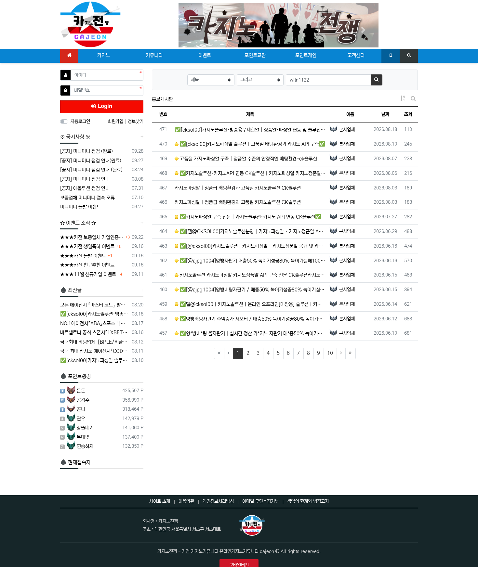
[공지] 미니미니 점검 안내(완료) (90, 160)
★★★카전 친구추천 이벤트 (87, 265)
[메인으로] (69, 56)
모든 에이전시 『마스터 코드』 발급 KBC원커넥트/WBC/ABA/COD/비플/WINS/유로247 (94, 305)
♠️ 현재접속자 (75, 462)
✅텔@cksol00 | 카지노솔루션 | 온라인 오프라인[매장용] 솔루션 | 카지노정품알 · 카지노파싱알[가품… (252, 304)
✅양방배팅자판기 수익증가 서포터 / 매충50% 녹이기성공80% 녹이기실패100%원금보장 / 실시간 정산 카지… (252, 319)
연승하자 (85, 446)
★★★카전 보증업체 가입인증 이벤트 (92, 237)
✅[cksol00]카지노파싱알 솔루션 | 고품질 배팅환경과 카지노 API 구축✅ (252, 144)
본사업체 (347, 129)
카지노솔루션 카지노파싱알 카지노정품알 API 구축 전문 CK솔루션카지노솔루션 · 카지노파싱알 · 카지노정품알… (252, 275)
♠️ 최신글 (71, 290)
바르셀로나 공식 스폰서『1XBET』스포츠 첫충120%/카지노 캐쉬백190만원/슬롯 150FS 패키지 (94, 332)
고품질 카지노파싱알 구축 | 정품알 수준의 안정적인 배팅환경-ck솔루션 (248, 158)
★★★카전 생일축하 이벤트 (87, 246)
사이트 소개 (159, 501)
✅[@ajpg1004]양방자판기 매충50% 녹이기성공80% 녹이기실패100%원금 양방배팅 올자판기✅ (252, 261)
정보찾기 (135, 121)
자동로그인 (80, 121)
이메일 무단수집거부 (260, 501)
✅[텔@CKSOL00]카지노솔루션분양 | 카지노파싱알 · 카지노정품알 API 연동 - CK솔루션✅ (252, 231)
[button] (193, 30)
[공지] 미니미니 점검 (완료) (86, 151)
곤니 (81, 409)
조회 (408, 114)
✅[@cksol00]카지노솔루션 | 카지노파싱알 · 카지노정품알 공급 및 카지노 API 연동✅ (252, 246)
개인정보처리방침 (218, 501)
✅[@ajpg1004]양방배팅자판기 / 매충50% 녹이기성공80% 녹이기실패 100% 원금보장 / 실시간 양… (252, 289)
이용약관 (186, 501)
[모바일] (390, 56)
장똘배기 (85, 428)
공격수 (83, 400)
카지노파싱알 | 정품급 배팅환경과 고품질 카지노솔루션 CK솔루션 (238, 188)
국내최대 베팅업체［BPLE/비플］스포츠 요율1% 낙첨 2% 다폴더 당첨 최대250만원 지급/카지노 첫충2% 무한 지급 (94, 342)
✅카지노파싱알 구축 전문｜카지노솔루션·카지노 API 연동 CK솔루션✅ (250, 217)
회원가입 (116, 121)
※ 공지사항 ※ (75, 137)
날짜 (385, 114)
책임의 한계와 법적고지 (308, 501)
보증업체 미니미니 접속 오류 (87, 197)
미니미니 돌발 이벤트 (80, 207)
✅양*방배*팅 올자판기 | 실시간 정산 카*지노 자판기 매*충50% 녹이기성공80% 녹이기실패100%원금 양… (252, 333)
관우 (81, 418)
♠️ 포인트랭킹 (75, 376)
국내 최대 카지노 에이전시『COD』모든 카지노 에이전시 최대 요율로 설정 (94, 351)
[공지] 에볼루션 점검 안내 (85, 188)
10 (330, 353)
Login (104, 106)
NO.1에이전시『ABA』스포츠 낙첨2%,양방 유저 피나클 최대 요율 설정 (94, 323)
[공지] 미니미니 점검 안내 (85, 179)
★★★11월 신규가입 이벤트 (88, 274)
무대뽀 (83, 437)
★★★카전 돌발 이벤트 (83, 256)
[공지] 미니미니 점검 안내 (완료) (91, 170)
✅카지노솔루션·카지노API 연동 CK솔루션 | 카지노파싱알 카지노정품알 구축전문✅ (252, 173)
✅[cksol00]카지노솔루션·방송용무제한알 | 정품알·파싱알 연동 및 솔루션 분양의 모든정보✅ (250, 130)
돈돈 (81, 390)
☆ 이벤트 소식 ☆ (78, 223)
